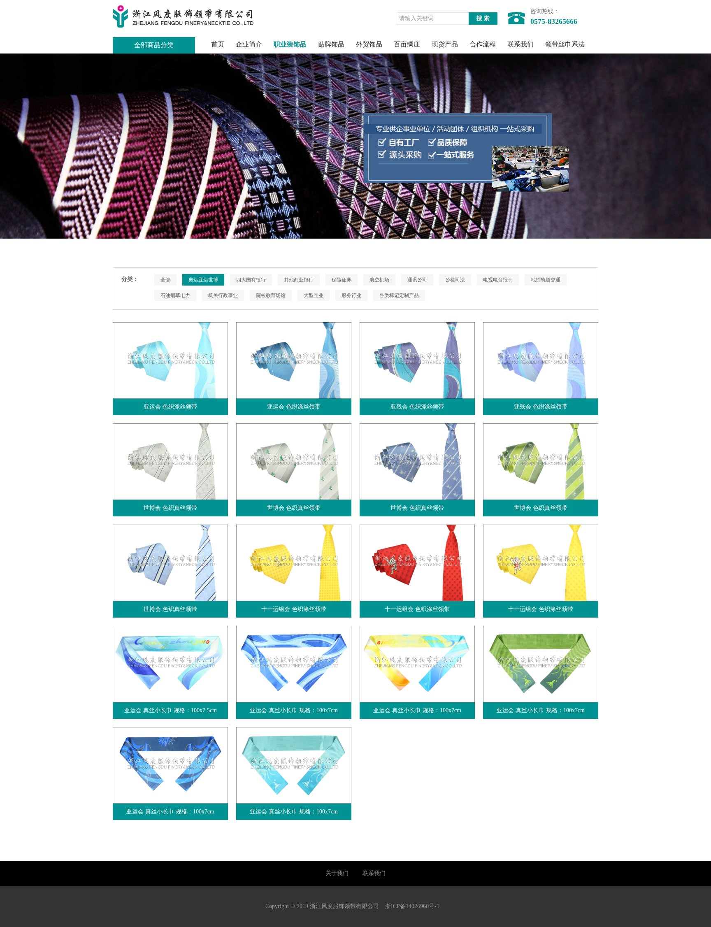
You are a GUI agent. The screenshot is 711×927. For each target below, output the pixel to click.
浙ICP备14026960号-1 (412, 906)
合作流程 (482, 44)
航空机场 (379, 280)
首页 (217, 44)
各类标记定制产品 (399, 295)
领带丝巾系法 (565, 44)
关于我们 (337, 873)
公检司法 (455, 280)
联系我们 (520, 44)
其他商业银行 (299, 280)
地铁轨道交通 (545, 280)
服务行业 (351, 295)
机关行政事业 (223, 295)
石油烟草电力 (175, 295)
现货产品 (445, 44)
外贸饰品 (369, 44)
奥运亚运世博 (203, 280)
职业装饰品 (290, 44)
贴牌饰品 (331, 44)
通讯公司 (417, 280)
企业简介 (249, 44)
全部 (165, 280)
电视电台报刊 (498, 280)
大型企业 (313, 295)
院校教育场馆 (271, 295)
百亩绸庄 (407, 44)
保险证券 (341, 280)
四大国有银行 (251, 280)
